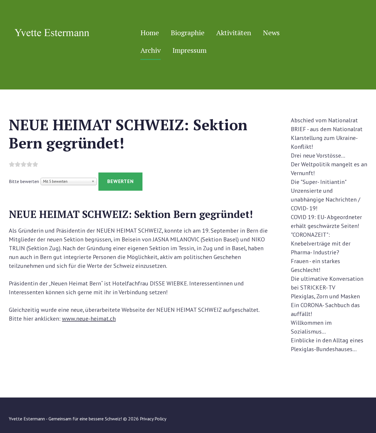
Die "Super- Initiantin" (319, 182)
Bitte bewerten (24, 181)
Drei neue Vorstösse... (318, 155)
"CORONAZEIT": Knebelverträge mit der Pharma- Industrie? (320, 243)
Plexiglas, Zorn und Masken (325, 296)
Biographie (187, 32)
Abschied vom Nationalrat (324, 120)
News (271, 32)
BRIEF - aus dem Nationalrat (326, 129)
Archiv (150, 50)
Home (149, 32)
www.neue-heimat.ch (89, 318)
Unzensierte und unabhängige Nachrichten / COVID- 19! (325, 199)
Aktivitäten (233, 32)
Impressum (189, 50)
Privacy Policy (153, 419)
